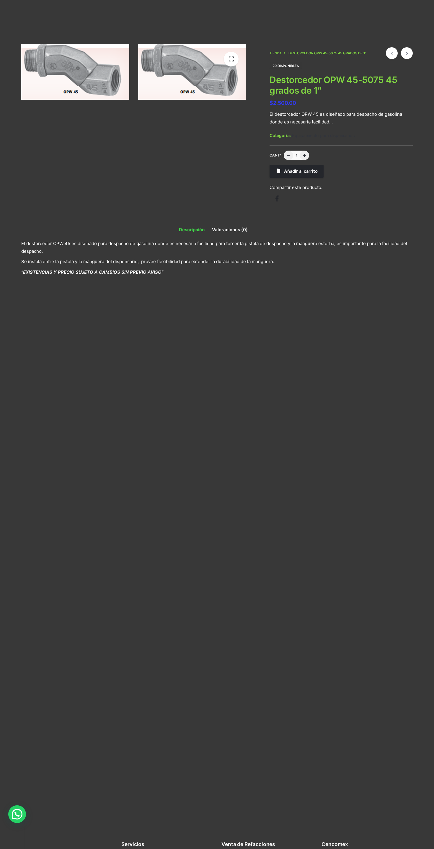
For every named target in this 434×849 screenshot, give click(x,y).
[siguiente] (407, 53)
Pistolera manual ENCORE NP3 (54, 407)
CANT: (275, 155)
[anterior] (392, 53)
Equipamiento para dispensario (322, 135)
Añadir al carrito (38, 420)
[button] (17, 814)
